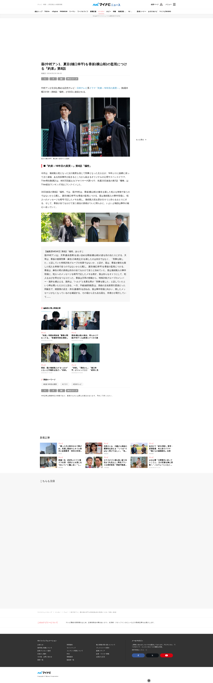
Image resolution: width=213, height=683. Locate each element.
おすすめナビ (152, 11)
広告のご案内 (41, 654)
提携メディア (100, 651)
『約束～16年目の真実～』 (108, 88)
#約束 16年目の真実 (50, 384)
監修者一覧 (70, 660)
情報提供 (70, 657)
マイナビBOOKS (165, 11)
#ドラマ (65, 384)
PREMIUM (63, 11)
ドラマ (92, 88)
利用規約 (70, 645)
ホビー (108, 11)
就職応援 (93, 11)
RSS (68, 654)
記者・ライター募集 (102, 654)
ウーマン (72, 11)
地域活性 (121, 11)
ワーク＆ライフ (82, 11)
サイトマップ (71, 648)
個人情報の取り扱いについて (105, 645)
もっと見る (140, 139)
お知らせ (40, 645)
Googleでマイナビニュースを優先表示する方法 (106, 16)
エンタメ (101, 11)
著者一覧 (40, 660)
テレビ (66, 612)
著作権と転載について (44, 648)
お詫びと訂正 (100, 657)
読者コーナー (141, 11)
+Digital (55, 11)
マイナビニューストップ (44, 612)
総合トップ (38, 11)
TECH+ (47, 11)
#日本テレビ (77, 384)
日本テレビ (82, 88)
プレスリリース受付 (102, 648)
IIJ (129, 11)
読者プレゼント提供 (44, 651)
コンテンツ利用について (75, 651)
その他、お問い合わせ (44, 657)
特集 (114, 11)
